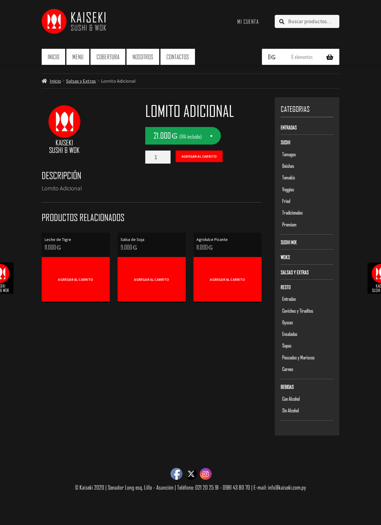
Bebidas (287, 386)
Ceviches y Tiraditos (297, 310)
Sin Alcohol (290, 410)
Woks (285, 257)
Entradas (289, 127)
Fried (286, 201)
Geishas (288, 165)
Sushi (285, 142)
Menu (77, 56)
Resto (286, 287)
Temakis (288, 177)
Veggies (288, 189)
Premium (289, 224)
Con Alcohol (291, 398)
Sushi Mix (289, 242)
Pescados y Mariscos (298, 357)
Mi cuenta (248, 21)
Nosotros (142, 56)
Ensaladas (289, 333)
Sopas (286, 345)
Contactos (177, 56)
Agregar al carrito (199, 156)
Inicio (53, 56)
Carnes (287, 369)
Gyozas (287, 322)
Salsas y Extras (81, 81)
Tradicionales (292, 212)
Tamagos (289, 154)
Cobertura (107, 56)
